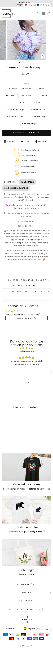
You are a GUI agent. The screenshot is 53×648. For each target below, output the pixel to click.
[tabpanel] (26, 232)
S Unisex (13, 88)
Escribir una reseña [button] (26, 317)
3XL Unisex (41, 95)
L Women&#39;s (15, 116)
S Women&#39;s (16, 109)
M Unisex (26, 88)
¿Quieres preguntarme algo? (26, 280)
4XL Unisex (18, 102)
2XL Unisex (25, 95)
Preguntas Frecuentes (26, 286)
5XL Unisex (34, 102)
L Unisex (40, 88)
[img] (26, 348)
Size (26, 83)
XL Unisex (11, 95)
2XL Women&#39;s (26, 123)
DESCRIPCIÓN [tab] (10, 182)
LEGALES (25, 592)
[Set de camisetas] (26, 510)
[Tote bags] (26, 552)
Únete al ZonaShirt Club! (25, 609)
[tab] (27, 182)
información (25, 584)
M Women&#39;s (37, 109)
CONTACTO (26, 601)
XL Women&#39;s (37, 116)
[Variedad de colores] (26, 467)
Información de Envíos (26, 291)
